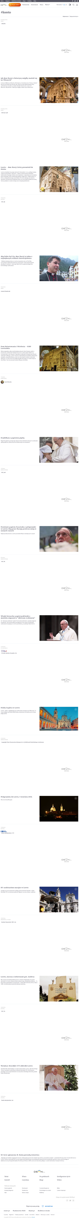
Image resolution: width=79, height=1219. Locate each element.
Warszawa (59, 4)
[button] (70, 5)
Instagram (77, 1)
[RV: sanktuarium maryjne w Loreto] (59, 899)
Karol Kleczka (7, 382)
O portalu (6, 1214)
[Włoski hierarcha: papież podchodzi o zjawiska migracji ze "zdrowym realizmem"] (59, 628)
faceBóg (29, 1)
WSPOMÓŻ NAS (49, 1206)
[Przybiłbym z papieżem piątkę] (59, 450)
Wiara (41, 4)
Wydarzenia (25, 4)
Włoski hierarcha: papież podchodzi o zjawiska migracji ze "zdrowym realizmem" (18, 617)
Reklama (37, 1214)
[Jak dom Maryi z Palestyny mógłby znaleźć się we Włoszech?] (59, 90)
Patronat (52, 1214)
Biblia (2, 1)
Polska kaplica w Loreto (10, 708)
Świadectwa (25, 1190)
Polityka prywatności (19, 1214)
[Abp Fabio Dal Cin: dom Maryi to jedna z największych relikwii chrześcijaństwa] (59, 268)
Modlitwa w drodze (16, 1)
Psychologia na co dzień (45, 1190)
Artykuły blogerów (8, 1190)
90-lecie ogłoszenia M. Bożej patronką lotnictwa (20, 1155)
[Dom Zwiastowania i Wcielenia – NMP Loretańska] (59, 358)
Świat (6, 1176)
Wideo (59, 1180)
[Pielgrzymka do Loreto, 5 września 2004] (59, 809)
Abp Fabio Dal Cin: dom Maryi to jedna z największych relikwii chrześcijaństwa (16, 257)
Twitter (75, 1)
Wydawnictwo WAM (19, 1210)
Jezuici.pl (7, 1210)
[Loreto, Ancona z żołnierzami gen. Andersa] (59, 989)
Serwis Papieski (4, 470)
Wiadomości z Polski (5, 919)
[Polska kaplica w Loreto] (59, 720)
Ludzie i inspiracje (61, 1190)
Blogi (24, 1)
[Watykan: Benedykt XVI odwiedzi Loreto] (59, 1078)
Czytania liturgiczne (44, 1188)
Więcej (47, 4)
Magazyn (8, 1)
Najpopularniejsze (74, 16)
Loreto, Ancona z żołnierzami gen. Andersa (17, 977)
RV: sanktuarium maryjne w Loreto (15, 888)
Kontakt (26, 1214)
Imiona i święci (25, 1192)
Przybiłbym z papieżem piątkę (12, 438)
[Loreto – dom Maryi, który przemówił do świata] (59, 179)
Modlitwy (42, 1192)
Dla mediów (31, 1214)
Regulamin (11, 1214)
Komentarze (34, 4)
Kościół (3, 199)
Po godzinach (4, 648)
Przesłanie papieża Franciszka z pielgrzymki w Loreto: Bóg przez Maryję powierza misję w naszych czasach (18, 529)
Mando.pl (32, 1210)
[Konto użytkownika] (77, 5)
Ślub (5, 1192)
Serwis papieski (8, 1188)
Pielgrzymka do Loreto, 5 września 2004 (16, 797)
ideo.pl (33, 1217)
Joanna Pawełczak (5, 291)
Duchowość (25, 1188)
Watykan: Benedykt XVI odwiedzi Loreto (17, 1066)
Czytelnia (25, 1180)
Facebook (72, 1)
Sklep (35, 1)
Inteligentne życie (63, 1176)
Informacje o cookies (45, 1214)
